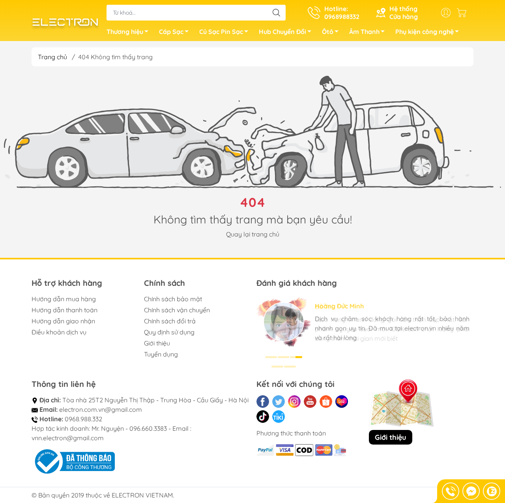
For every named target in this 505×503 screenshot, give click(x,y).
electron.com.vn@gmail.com (100, 409)
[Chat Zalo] (491, 491)
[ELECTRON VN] (65, 21)
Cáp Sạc (171, 32)
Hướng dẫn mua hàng (64, 299)
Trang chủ (52, 57)
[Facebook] (262, 401)
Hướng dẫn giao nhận (63, 321)
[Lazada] (341, 401)
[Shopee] (326, 401)
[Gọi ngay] (450, 491)
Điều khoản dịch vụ (59, 332)
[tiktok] (262, 416)
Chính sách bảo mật (173, 299)
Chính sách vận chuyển (177, 310)
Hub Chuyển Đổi (282, 32)
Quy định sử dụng (169, 332)
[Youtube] (310, 401)
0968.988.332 (83, 419)
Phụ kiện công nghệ (424, 32)
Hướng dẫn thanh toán (64, 310)
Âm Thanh (364, 32)
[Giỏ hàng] (463, 13)
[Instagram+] (294, 401)
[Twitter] (278, 401)
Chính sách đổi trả (170, 321)
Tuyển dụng (161, 354)
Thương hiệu (125, 32)
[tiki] (278, 416)
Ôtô (327, 32)
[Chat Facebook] (471, 491)
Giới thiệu (157, 343)
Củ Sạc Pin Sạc (221, 32)
